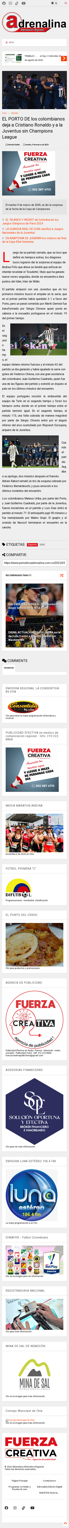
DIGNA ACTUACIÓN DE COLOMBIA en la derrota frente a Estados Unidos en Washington (34, 636)
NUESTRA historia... (49, 1493)
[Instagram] (10, 3)
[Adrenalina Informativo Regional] (34, 34)
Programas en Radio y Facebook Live (19, 1488)
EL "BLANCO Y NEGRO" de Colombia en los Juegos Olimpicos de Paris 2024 (30, 221)
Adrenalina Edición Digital (49, 1487)
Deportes (14, 113)
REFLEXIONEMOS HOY (35, 56)
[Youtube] (24, 3)
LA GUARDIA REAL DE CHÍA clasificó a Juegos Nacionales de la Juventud (32, 230)
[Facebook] (4, 3)
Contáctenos (49, 1481)
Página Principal (19, 1481)
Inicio (4, 113)
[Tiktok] (16, 3)
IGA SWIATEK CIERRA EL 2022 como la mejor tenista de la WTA (33, 606)
